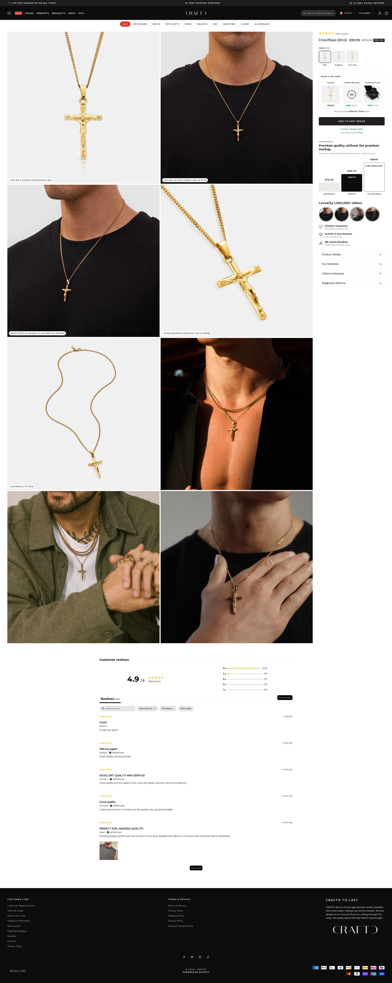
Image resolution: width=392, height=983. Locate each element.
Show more (196, 868)
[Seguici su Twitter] (192, 957)
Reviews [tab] (110, 699)
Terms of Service (177, 905)
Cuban (188, 24)
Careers (11, 941)
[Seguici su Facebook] (184, 957)
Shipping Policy (176, 915)
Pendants (43, 13)
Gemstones (229, 24)
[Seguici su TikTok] (207, 957)
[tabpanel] (196, 789)
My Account (13, 926)
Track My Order (15, 910)
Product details (331, 254)
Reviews (11, 936)
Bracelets (58, 13)
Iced (215, 24)
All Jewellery (262, 24)
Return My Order (16, 915)
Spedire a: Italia (17, 970)
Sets (81, 13)
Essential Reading (16, 931)
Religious (202, 24)
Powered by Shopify (196, 972)
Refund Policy (175, 920)
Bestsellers (140, 24)
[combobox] (320, 13)
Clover (245, 24)
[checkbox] (186, 708)
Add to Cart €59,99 (351, 121)
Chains (29, 13)
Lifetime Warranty (333, 273)
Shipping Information (18, 920)
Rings (71, 13)
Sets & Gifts (172, 24)
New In (156, 24)
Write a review (285, 697)
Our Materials (330, 264)
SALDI (18, 13)
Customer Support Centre (21, 905)
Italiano (364, 13)
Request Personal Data (180, 926)
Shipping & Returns (333, 283)
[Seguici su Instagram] (200, 957)
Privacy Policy (14, 946)
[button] (245, 668)
